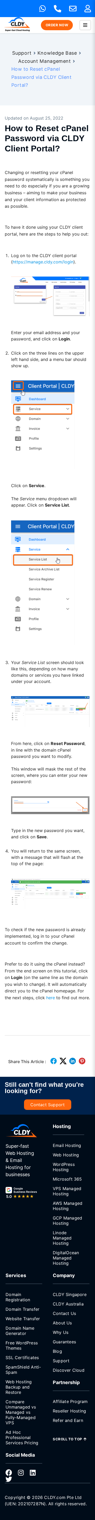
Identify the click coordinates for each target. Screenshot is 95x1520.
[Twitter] (9, 1479)
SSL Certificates (22, 1357)
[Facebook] (9, 1472)
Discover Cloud (68, 1370)
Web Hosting (66, 1154)
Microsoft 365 (67, 1179)
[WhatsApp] (42, 8)
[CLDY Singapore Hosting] (21, 1130)
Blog (57, 1351)
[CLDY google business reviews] (21, 1193)
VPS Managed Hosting (67, 1191)
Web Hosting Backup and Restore (19, 1387)
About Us (62, 1322)
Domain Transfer (22, 1309)
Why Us (60, 1332)
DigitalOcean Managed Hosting (66, 1258)
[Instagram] (20, 1472)
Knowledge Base (57, 53)
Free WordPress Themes (22, 1345)
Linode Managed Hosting (62, 1238)
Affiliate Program (70, 1401)
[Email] (73, 8)
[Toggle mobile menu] (85, 25)
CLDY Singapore (70, 1294)
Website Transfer (23, 1318)
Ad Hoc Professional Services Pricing (22, 1437)
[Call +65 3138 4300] (57, 8)
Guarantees (64, 1341)
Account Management (44, 61)
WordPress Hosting (64, 1167)
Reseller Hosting (69, 1411)
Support (21, 53)
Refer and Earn (68, 1420)
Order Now (57, 25)
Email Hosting (67, 1145)
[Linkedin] (32, 1472)
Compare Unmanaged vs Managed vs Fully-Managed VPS (21, 1412)
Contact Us (64, 1313)
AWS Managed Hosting (67, 1206)
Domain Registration (18, 1297)
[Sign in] (87, 8)
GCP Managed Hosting (67, 1220)
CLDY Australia (68, 1304)
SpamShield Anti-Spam (23, 1369)
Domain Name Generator (20, 1330)
